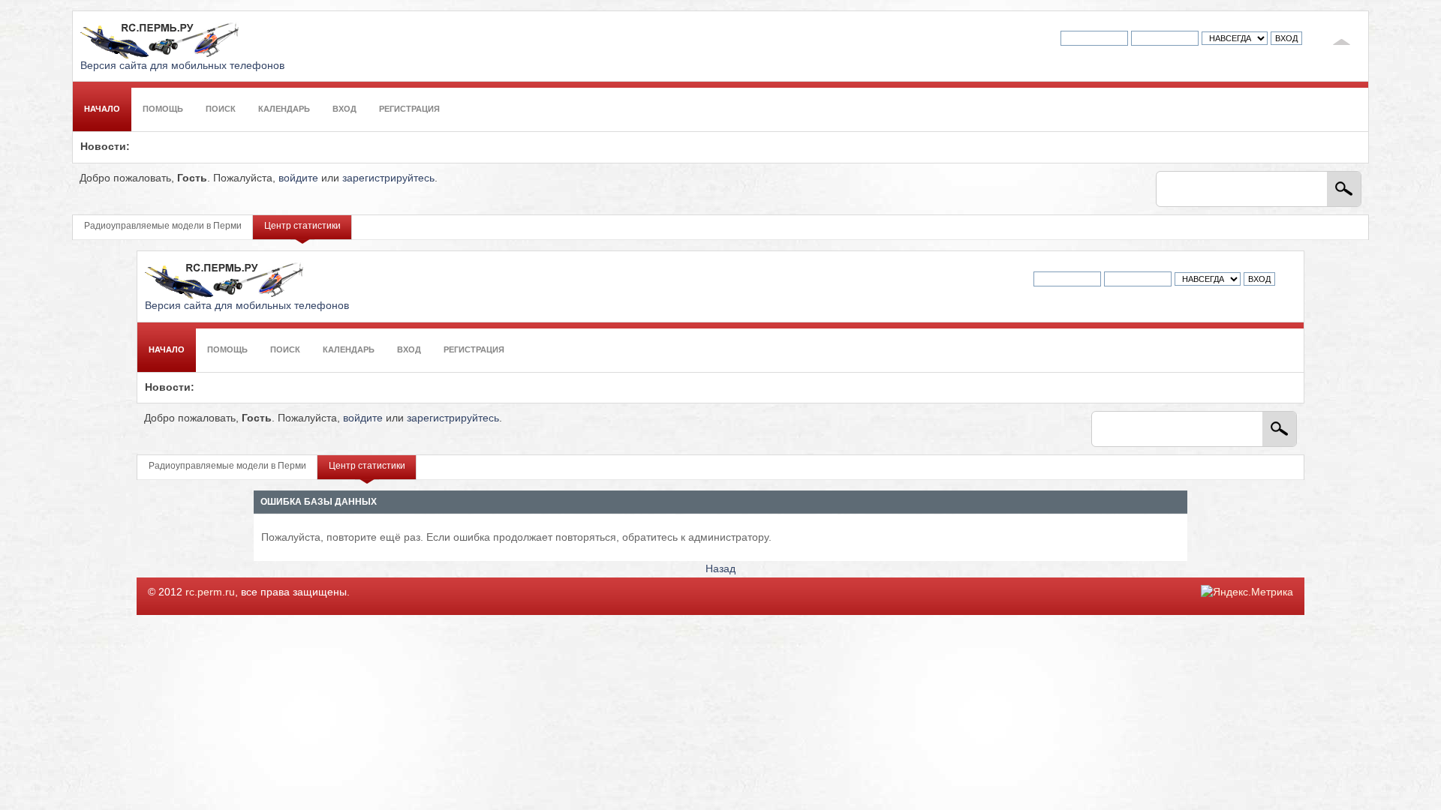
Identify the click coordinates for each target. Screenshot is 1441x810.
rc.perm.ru (210, 592)
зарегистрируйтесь (388, 178)
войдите (298, 178)
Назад (720, 568)
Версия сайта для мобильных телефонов (182, 65)
